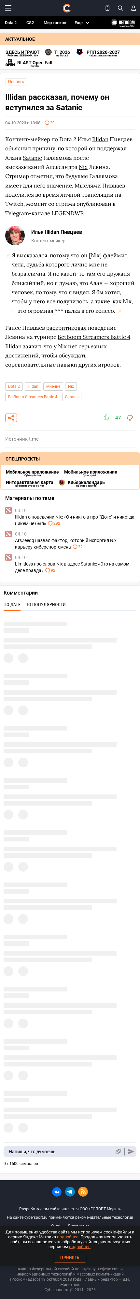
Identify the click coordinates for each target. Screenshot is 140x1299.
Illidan (33, 386)
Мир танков (55, 22)
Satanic (71, 397)
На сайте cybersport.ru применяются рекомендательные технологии (70, 1217)
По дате (12, 604)
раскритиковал (66, 327)
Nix (71, 386)
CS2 (30, 22)
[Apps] (107, 8)
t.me (34, 439)
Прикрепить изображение (118, 1152)
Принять (70, 1257)
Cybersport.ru (56, 1290)
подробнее (67, 1236)
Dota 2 (11, 22)
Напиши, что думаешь (32, 1151)
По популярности (45, 604)
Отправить (131, 1152)
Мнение (53, 386)
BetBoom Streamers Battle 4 (32, 397)
